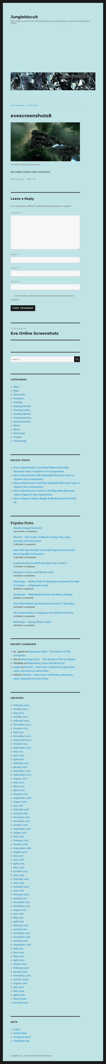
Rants (16, 429)
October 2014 (20, 871)
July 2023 (18, 732)
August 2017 (20, 832)
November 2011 (21, 906)
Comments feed (22, 1037)
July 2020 (18, 782)
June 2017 (18, 836)
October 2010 (20, 940)
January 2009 (20, 1002)
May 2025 (18, 713)
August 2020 (20, 778)
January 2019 (20, 794)
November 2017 (21, 821)
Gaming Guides (21, 410)
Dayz (16, 390)
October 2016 (20, 844)
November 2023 (22, 724)
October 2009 (20, 979)
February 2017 (21, 840)
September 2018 (22, 798)
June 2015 (18, 867)
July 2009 (18, 987)
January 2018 (20, 813)
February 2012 (21, 894)
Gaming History (22, 413)
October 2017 (20, 825)
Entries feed (19, 1033)
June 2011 (18, 913)
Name (15, 254)
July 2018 (18, 805)
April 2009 (19, 995)
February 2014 (21, 879)
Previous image (18, 105)
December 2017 (21, 817)
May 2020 (18, 786)
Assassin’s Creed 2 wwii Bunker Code (33, 572)
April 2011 (18, 921)
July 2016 (18, 855)
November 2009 (22, 975)
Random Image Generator (27, 528)
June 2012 (18, 890)
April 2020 (19, 790)
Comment (17, 213)
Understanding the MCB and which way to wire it (40, 563)
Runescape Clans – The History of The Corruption (48, 659)
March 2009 (20, 998)
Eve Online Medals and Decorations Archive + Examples (43, 603)
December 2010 (21, 933)
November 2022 (22, 736)
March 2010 (19, 964)
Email (15, 268)
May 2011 (18, 917)
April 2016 (18, 863)
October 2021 (20, 743)
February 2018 (21, 809)
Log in (16, 1029)
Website (15, 281)
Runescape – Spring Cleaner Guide (32, 621)
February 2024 (21, 720)
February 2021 (21, 763)
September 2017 (22, 828)
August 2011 (19, 910)
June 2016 (18, 859)
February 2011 (20, 925)
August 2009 (20, 983)
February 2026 (21, 705)
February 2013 (21, 886)
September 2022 (22, 740)
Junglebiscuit (24, 16)
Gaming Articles (22, 406)
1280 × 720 (31, 179)
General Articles (22, 421)
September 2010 (22, 944)
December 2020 (22, 770)
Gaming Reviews (22, 417)
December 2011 (21, 902)
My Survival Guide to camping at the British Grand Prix (43, 612)
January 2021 (20, 767)
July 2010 (18, 948)
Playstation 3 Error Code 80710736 (46, 663)
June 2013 (18, 882)
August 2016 (20, 852)
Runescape (19, 433)
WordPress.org (21, 1040)
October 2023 (20, 728)
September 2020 (22, 774)
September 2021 (22, 747)
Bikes (16, 386)
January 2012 (20, 898)
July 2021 (18, 751)
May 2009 (18, 991)
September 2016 (22, 848)
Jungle (16, 667)
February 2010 (21, 967)
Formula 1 (18, 398)
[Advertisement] (53, 50)
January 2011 (20, 929)
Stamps (17, 437)
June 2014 (18, 875)
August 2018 (20, 801)
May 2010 (18, 956)
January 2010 (20, 971)
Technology (19, 441)
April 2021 (18, 759)
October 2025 (20, 709)
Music (16, 425)
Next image (33, 105)
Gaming (17, 402)
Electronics (19, 394)
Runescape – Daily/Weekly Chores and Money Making (42, 594)
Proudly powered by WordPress (38, 1056)
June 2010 (18, 952)
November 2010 (22, 937)
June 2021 (18, 755)
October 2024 (20, 716)
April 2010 (18, 960)
